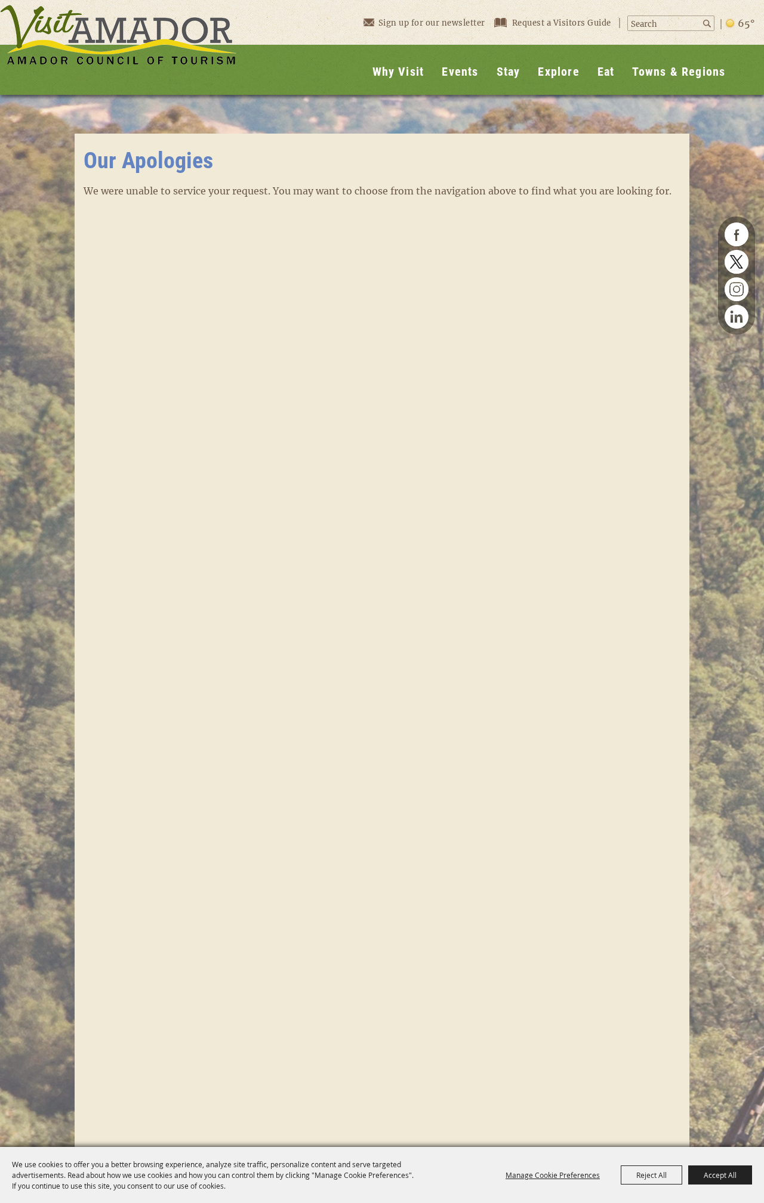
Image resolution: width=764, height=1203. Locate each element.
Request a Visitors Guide (563, 23)
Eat (606, 71)
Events (460, 71)
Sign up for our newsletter (431, 23)
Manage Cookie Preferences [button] (553, 1175)
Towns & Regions (678, 71)
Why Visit (398, 71)
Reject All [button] (651, 1175)
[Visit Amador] (118, 47)
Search (707, 23)
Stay (508, 71)
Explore (558, 71)
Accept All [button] (720, 1175)
